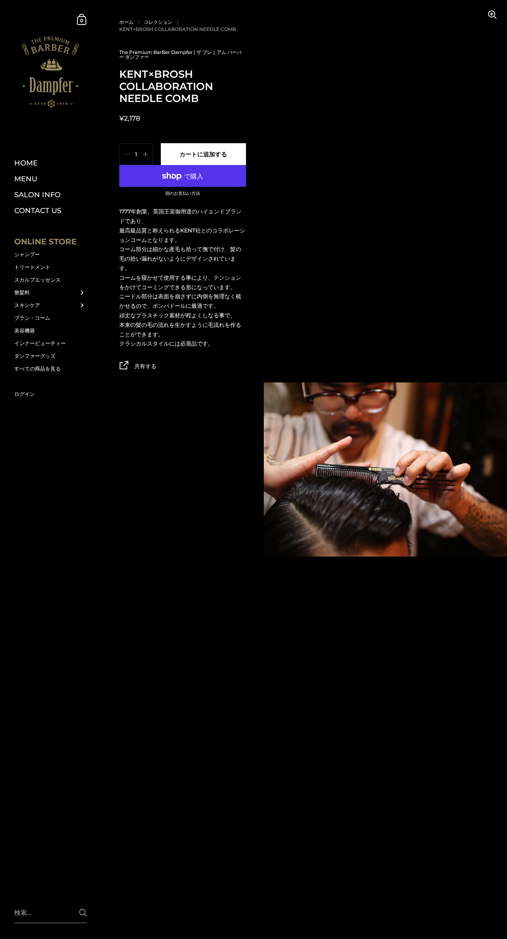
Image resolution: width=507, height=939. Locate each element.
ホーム (126, 22)
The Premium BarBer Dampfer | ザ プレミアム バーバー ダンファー (180, 54)
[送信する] (83, 912)
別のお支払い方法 (182, 193)
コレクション (158, 22)
